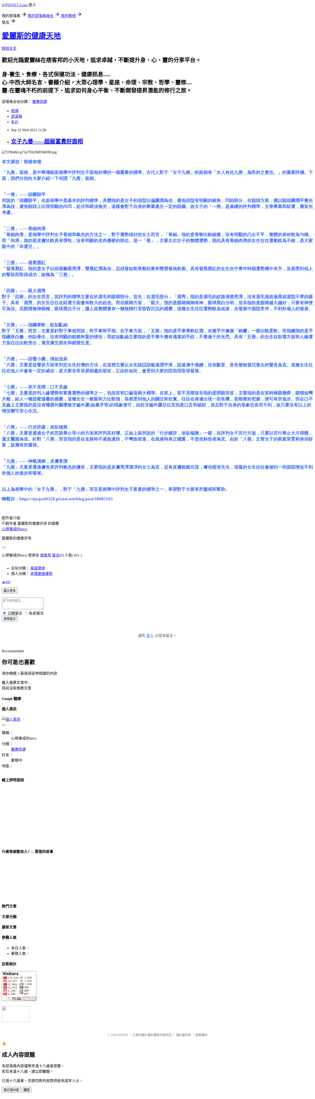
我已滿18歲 (11, 1090)
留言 (55, 555)
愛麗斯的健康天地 (31, 36)
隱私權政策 (183, 1035)
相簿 (14, 111)
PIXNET (123, 1035)
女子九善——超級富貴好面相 (47, 141)
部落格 (16, 116)
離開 (27, 1090)
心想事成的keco (14, 529)
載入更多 (10, 590)
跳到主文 (9, 48)
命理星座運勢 (41, 574)
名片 (14, 122)
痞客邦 (45, 555)
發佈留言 (10, 619)
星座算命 (37, 568)
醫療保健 (39, 102)
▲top (6, 582)
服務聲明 (201, 1035)
